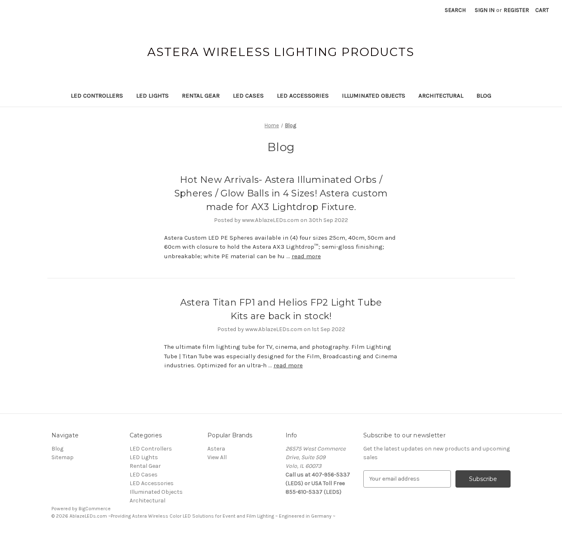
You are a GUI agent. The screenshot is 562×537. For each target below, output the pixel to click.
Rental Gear (201, 95)
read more (306, 256)
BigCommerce (95, 508)
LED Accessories (303, 95)
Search (455, 10)
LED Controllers (97, 95)
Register (516, 10)
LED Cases (248, 95)
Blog (483, 95)
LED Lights (152, 95)
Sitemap (62, 457)
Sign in (485, 10)
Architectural (440, 95)
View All (217, 457)
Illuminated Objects (373, 95)
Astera (216, 448)
